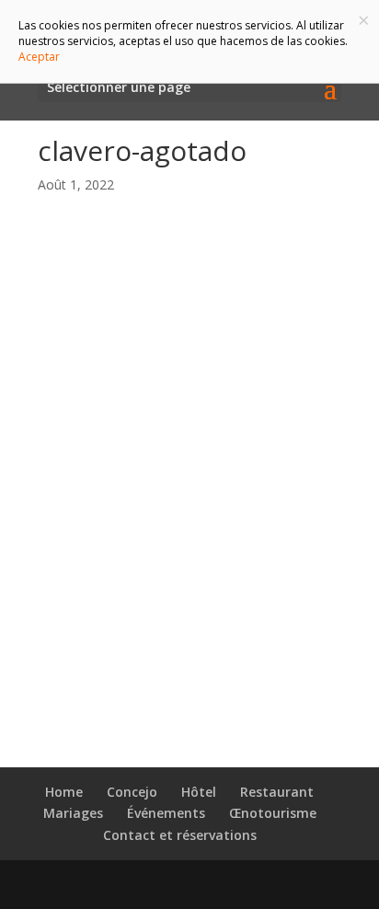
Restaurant (277, 791)
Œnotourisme (272, 813)
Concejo (132, 791)
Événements (166, 813)
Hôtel (198, 791)
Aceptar (39, 56)
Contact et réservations (180, 835)
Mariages (73, 813)
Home (64, 791)
